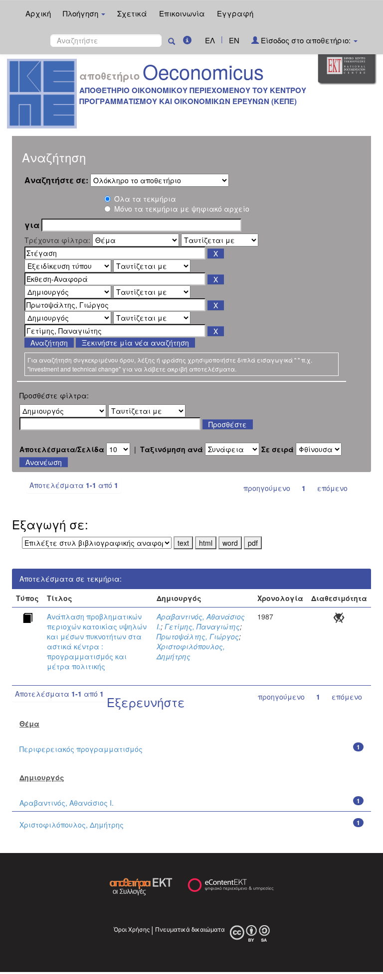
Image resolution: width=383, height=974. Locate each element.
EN (234, 40)
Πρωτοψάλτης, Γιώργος (198, 636)
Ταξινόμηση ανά (171, 449)
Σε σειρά (277, 449)
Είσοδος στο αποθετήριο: (306, 40)
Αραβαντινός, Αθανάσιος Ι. (66, 803)
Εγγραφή (235, 13)
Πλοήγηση (81, 13)
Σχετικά (132, 13)
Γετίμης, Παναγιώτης (202, 626)
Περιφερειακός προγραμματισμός (81, 749)
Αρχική (38, 13)
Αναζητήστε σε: (56, 180)
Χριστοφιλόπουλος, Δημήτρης (71, 825)
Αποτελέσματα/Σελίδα (61, 449)
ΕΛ (210, 40)
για (31, 225)
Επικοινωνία (182, 13)
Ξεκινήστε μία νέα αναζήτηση (135, 343)
